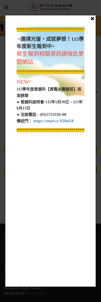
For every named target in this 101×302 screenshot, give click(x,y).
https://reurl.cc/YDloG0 (53, 121)
